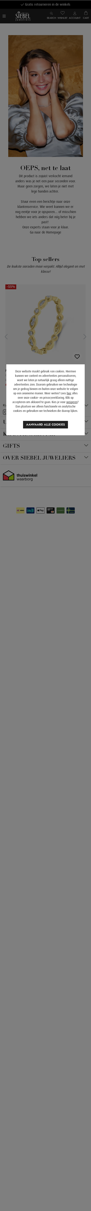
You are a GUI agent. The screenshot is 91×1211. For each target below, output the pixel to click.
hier (69, 393)
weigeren (71, 402)
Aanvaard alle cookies (45, 424)
